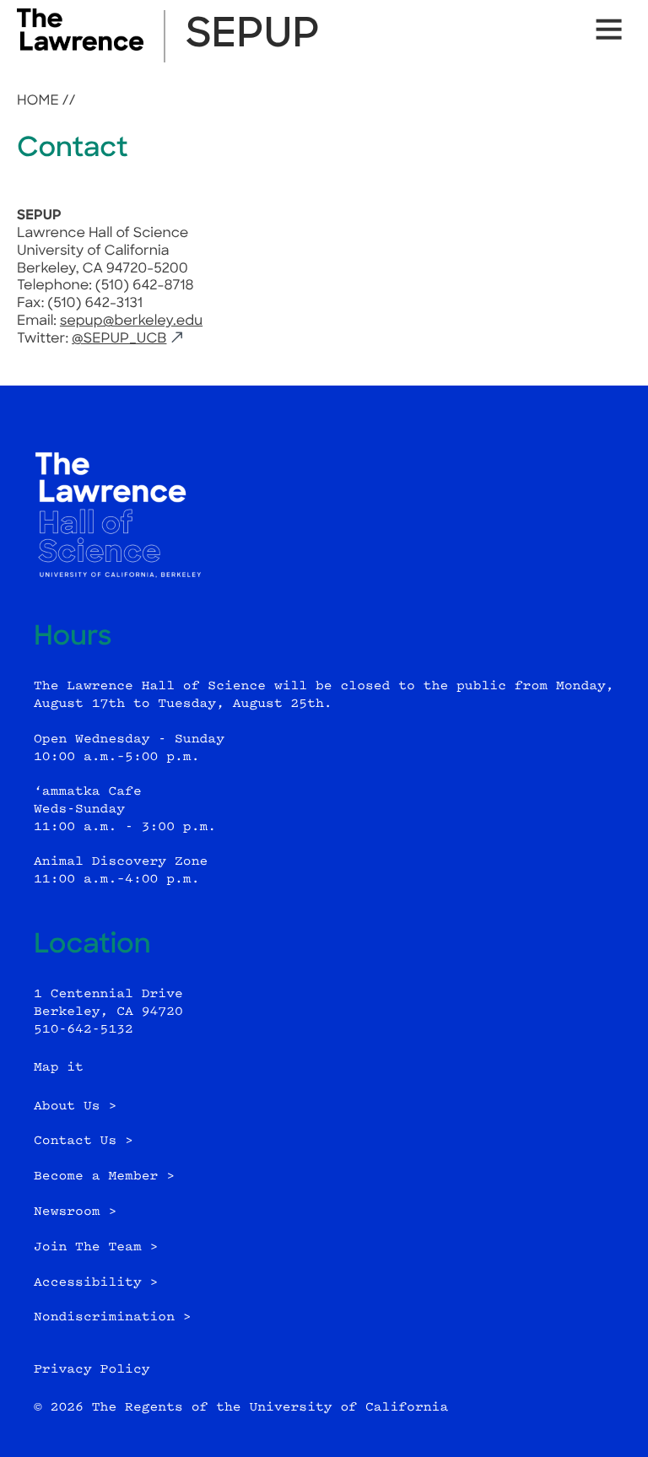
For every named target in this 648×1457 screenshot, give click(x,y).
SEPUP (253, 36)
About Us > (75, 1106)
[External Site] (80, 47)
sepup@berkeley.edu (131, 321)
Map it (59, 1067)
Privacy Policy (92, 1369)
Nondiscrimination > (113, 1317)
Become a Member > (104, 1176)
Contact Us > (83, 1141)
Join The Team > (96, 1247)
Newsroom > (75, 1212)
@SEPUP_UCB (119, 339)
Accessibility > (96, 1282)
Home (38, 101)
